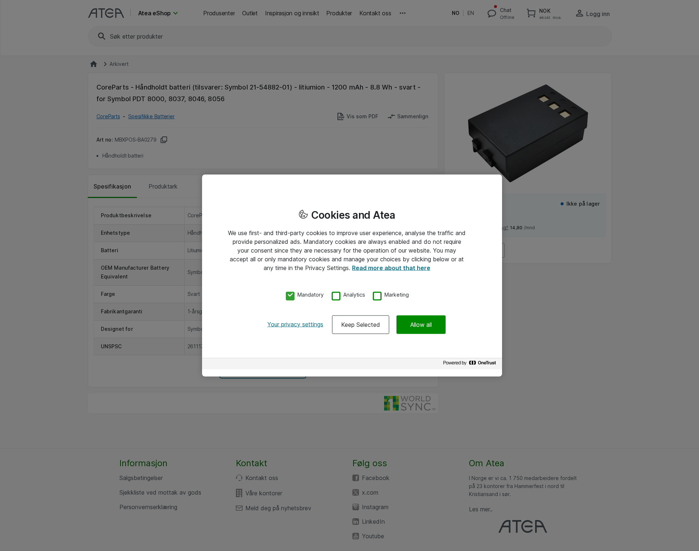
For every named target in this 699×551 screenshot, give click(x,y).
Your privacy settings (295, 324)
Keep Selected (360, 324)
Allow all (421, 324)
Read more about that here (391, 267)
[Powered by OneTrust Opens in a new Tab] (470, 364)
